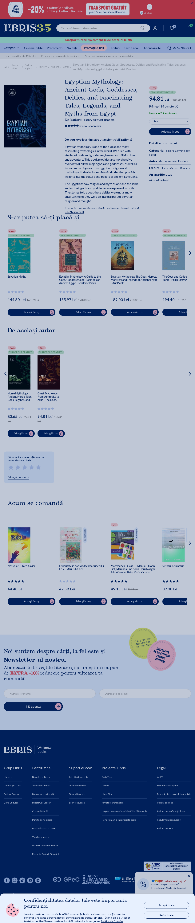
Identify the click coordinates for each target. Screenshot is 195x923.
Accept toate (166, 905)
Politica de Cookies (112, 921)
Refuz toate (166, 915)
